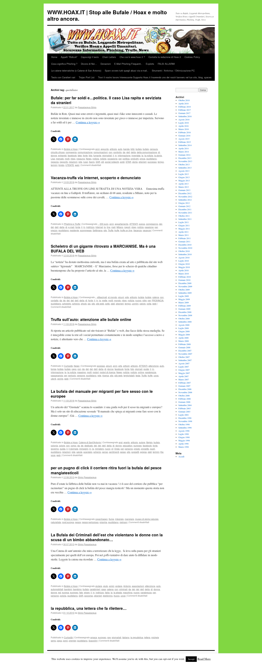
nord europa (68, 522)
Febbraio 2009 (184, 305)
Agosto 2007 (183, 363)
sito (105, 230)
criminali (123, 589)
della (133, 152)
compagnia (71, 152)
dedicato (88, 445)
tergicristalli (129, 375)
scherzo (76, 303)
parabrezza (150, 372)
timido (61, 165)
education (127, 445)
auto (120, 148)
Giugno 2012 (184, 202)
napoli (127, 227)
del (52, 227)
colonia (54, 445)
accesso (101, 365)
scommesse (86, 230)
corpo (73, 445)
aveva (142, 223)
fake (80, 155)
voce (53, 455)
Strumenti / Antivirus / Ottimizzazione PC (173, 70)
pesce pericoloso (90, 522)
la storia (158, 155)
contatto (54, 300)
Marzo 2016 (183, 129)
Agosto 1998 (183, 430)
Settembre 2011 (185, 219)
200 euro (104, 223)
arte (127, 297)
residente (74, 230)
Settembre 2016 (185, 116)
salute (79, 451)
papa (59, 640)
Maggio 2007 (184, 373)
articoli (126, 365)
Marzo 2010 (183, 273)
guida (62, 448)
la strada (118, 592)
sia (89, 303)
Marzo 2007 (183, 379)
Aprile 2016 (183, 125)
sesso (123, 451)
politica (126, 158)
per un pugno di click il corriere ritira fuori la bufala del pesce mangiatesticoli (106, 470)
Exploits (150, 63)
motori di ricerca (107, 372)
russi (85, 161)
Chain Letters (109, 57)
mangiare (129, 518)
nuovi (107, 448)
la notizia (148, 155)
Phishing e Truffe (72, 223)
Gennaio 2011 (184, 241)
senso (105, 451)
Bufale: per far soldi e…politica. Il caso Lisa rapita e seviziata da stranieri (106, 100)
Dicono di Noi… (89, 63)
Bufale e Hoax (71, 148)
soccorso (88, 595)
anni (97, 148)
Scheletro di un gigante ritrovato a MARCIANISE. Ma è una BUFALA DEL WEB (103, 248)
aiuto (105, 586)
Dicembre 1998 (184, 418)
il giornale (73, 448)
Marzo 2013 (183, 186)
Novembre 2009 (185, 286)
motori (96, 372)
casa (103, 589)
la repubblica (136, 637)
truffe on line (126, 230)
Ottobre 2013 (184, 164)
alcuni (121, 297)
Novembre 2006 (185, 392)
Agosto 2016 (183, 119)
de (64, 300)
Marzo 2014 (183, 151)
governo (55, 448)
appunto (105, 148)
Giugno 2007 (184, 369)
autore (142, 442)
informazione (124, 155)
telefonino (108, 595)
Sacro (92, 161)
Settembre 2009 (185, 292)
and (120, 442)
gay (109, 637)
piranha (103, 522)
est (59, 592)
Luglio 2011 (183, 222)
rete (80, 161)
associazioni (138, 586)
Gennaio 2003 (184, 411)
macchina (127, 592)
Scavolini (93, 640)
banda (126, 148)
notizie (103, 158)
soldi (122, 161)
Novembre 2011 (185, 212)
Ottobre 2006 (184, 395)
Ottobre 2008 (184, 318)
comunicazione (85, 152)
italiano (125, 637)
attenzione (153, 365)
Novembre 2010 (185, 247)
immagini (83, 448)
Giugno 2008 (184, 331)
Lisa (53, 158)
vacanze (147, 230)
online (141, 372)
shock (84, 303)
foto (90, 155)
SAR (98, 161)
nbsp (73, 158)
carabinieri (95, 589)
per (120, 158)
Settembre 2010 (185, 254)
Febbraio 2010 (184, 276)
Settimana (97, 230)
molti (67, 158)
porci (65, 640)
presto (137, 448)
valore (143, 303)
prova (142, 158)
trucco (117, 595)
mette (104, 300)
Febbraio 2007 (184, 382)
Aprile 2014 (183, 148)
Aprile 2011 (183, 231)
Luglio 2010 (183, 260)
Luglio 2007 (183, 366)
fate (81, 592)
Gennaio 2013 (184, 190)
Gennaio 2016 (184, 135)
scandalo (87, 451)
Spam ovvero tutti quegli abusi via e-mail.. (126, 70)
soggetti (135, 451)
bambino (77, 589)
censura (154, 148)
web (77, 165)
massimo (81, 372)
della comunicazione (147, 152)
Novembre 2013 (185, 161)
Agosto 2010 (183, 257)
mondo (117, 300)
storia (135, 161)
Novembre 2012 (185, 196)
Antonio (127, 586)
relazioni (73, 161)
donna (157, 589)
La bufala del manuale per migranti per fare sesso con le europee (102, 394)
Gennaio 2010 (184, 280)
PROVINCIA (157, 300)
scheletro (66, 303)
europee (137, 445)
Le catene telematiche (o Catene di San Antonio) (76, 70)
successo (152, 161)
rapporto (64, 161)
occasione (112, 158)
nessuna (80, 158)
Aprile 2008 (183, 337)
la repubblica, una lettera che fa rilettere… (89, 608)
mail (113, 227)
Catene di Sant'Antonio (90, 442)
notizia (96, 158)
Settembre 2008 (185, 321)
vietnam (123, 522)
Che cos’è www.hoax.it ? (132, 57)
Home (54, 57)
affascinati (102, 297)
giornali (138, 369)
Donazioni (106, 63)
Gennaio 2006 (184, 401)
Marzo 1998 (183, 446)
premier (72, 640)
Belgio (149, 442)
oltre (144, 300)
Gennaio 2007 (184, 385)
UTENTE (69, 165)
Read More (204, 658)
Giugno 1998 (184, 437)
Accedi (181, 456)
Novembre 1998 (185, 421)
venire (60, 378)
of (112, 448)
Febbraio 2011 (184, 238)
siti (102, 161)
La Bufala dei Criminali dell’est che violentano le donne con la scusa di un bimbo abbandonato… (107, 537)
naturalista (56, 522)
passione (149, 227)
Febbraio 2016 (184, 132)
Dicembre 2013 (184, 158)
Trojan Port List (86, 77)
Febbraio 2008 (184, 344)
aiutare (98, 586)
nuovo (138, 300)
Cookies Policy (192, 57)
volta (149, 303)
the (161, 451)
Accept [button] (191, 659)
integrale (119, 518)
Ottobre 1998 (184, 424)
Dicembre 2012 (184, 193)
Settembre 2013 (185, 167)
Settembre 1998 (185, 427)
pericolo (72, 375)
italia (107, 592)
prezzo (54, 230)
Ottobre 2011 (184, 215)
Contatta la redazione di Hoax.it (164, 57)
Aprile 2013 (183, 183)
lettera (147, 637)
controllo (117, 152)
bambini (68, 589)
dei (160, 223)
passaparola (57, 375)
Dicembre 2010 (184, 244)
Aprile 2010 (183, 270)
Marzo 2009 (183, 302)
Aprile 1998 (183, 443)
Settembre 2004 (185, 405)
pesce (78, 522)
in (116, 155)
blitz (133, 148)
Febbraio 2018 (184, 106)
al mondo (112, 297)
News (88, 158)
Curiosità (68, 365)
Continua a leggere (88, 122)
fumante (97, 155)
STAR (128, 161)
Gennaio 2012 (184, 206)
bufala (139, 148)
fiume (111, 518)
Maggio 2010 (184, 267)
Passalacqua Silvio (87, 107)
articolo (113, 148)
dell (128, 152)
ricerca (105, 375)
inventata (136, 155)
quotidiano (151, 158)
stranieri (143, 161)
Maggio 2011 (184, 228)
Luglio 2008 (183, 328)
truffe (116, 230)
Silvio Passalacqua (87, 477)
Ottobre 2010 (184, 251)
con (110, 152)
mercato (60, 158)
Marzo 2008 (183, 340)
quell (152, 448)
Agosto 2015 (183, 138)
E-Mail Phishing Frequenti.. (128, 63)
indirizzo (90, 227)
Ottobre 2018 (184, 100)
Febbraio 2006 (184, 398)
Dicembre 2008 (184, 312)
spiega (143, 451)
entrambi (62, 155)
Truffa (110, 230)
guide (146, 369)
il (113, 155)
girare (87, 592)
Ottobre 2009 (184, 289)
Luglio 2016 (183, 122)
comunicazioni (101, 152)
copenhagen (101, 518)
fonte (85, 155)
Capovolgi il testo (90, 57)
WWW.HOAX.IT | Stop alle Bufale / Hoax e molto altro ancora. (107, 15)
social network (112, 161)
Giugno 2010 (184, 263)
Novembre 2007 (185, 353)
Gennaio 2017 (184, 113)
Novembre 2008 (185, 315)
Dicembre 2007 (184, 350)
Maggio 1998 (184, 440)
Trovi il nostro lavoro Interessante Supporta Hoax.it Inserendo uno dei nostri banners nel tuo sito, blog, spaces (155, 77)
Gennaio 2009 (184, 308)
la (142, 155)
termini (54, 165)
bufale (146, 148)
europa (65, 592)
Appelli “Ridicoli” (69, 57)
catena (155, 297)
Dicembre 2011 (184, 209)
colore (62, 445)
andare (118, 586)
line (108, 227)
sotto (107, 303)
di (159, 152)
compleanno (152, 223)
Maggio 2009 (184, 299)
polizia (63, 595)
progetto (145, 448)
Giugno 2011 (184, 225)
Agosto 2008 (183, 324)
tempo (161, 161)
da (124, 152)
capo (74, 369)
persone (81, 375)
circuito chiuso (58, 152)
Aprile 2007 (183, 376)
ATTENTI (133, 223)
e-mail (71, 227)
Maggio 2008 (184, 334)
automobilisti (57, 589)
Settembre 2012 (185, 199)
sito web (100, 303)
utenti (53, 378)
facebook (72, 155)
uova (156, 375)
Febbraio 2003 (184, 408)
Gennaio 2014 (184, 154)
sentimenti (114, 451)
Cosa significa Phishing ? (64, 63)
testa (138, 375)
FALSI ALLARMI (166, 63)
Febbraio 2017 (184, 109)
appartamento (121, 223)
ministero (99, 448)
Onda (117, 448)
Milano (120, 227)
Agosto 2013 (183, 170)
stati (113, 303)
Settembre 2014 (185, 145)
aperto (127, 442)
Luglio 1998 (183, 434)
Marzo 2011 (183, 235)
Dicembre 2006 (184, 389)
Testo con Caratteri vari (63, 77)
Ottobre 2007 (184, 357)
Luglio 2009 (183, 296)
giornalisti (107, 155)
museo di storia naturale (146, 518)
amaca (93, 637)
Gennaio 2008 (184, 347)
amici (111, 586)
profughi (135, 158)
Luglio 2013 (183, 174)
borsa (53, 369)
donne (54, 155)
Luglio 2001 (183, 414)
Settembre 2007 (185, 360)
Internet (99, 227)
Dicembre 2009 (184, 283)
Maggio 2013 (184, 180)
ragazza (55, 161)
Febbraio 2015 (184, 142)
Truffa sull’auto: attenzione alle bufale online (91, 319)
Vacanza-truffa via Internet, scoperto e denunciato (96, 177)
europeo (74, 592)
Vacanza (137, 230)
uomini (135, 303)
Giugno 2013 (184, 177)
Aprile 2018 (183, 103)
